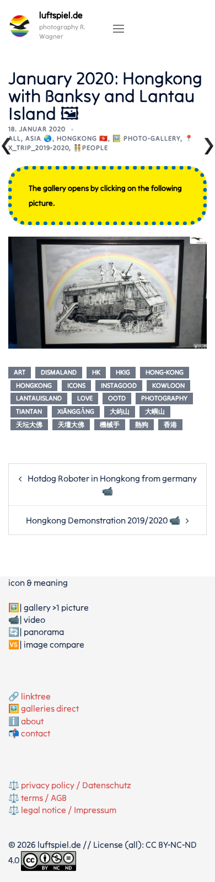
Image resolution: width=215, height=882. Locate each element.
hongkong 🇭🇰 (82, 138)
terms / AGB (44, 797)
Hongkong (34, 385)
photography (164, 398)
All (14, 138)
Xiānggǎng (75, 411)
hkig (123, 372)
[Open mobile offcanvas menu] (118, 29)
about (32, 720)
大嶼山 (155, 411)
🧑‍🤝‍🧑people (90, 147)
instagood (119, 385)
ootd (117, 398)
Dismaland (59, 372)
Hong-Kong (165, 372)
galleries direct (50, 708)
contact (35, 733)
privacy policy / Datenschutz (76, 784)
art (19, 372)
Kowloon (168, 385)
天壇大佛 (71, 424)
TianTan (29, 411)
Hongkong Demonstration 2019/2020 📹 (103, 520)
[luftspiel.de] (19, 26)
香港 (170, 424)
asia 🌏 (38, 138)
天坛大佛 (29, 424)
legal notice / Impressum (68, 809)
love (85, 398)
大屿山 (120, 411)
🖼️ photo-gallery (146, 138)
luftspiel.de (61, 14)
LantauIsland (39, 398)
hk (96, 372)
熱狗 (141, 424)
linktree (36, 696)
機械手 (110, 424)
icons (76, 385)
